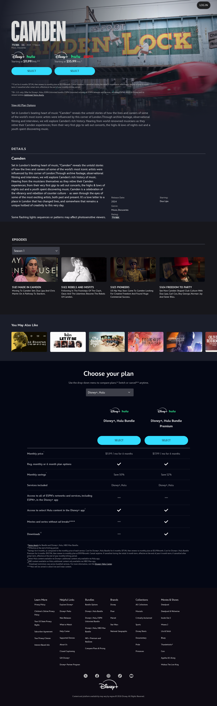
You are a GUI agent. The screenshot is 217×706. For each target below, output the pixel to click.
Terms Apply (33, 545)
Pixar (112, 611)
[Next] (211, 341)
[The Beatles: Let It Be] (68, 342)
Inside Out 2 (166, 618)
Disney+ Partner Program (70, 664)
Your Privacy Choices (42, 638)
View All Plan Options (23, 105)
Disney (113, 605)
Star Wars (114, 625)
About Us (63, 644)
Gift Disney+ (65, 658)
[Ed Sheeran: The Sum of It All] (29, 342)
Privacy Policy (39, 605)
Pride (138, 644)
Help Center (65, 631)
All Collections (142, 605)
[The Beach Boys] (107, 342)
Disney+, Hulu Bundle (94, 611)
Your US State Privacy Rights (42, 623)
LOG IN (204, 5)
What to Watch (66, 625)
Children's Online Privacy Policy (44, 613)
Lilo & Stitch (166, 631)
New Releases (65, 618)
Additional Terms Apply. (34, 95)
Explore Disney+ (66, 605)
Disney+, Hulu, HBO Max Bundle (95, 630)
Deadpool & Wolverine (170, 611)
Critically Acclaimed (144, 618)
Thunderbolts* (167, 644)
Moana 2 (164, 625)
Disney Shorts (141, 631)
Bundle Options (91, 605)
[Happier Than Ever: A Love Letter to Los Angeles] (184, 342)
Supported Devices (67, 638)
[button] (70, 600)
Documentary (141, 638)
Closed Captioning (67, 651)
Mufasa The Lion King (170, 664)
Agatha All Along (168, 658)
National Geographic (118, 631)
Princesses (140, 651)
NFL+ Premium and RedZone (93, 640)
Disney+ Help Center (103, 564)
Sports (138, 625)
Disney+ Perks (65, 611)
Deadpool (165, 605)
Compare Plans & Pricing (95, 648)
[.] (86, 676)
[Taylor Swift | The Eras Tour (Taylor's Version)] (145, 342)
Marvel (113, 618)
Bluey (163, 638)
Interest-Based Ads (42, 645)
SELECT (31, 71)
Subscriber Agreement (43, 631)
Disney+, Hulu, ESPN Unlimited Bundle (93, 620)
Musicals (139, 611)
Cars (163, 651)
